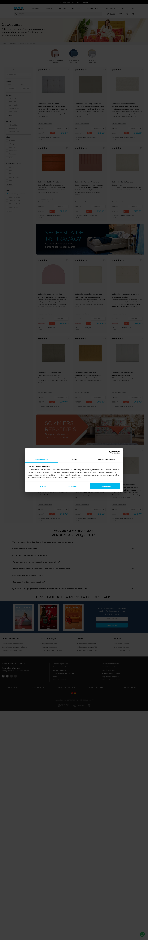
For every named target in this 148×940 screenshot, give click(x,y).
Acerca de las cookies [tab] (106, 459)
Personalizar (73, 486)
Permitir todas (105, 486)
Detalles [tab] (74, 459)
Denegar (43, 486)
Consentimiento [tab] (41, 459)
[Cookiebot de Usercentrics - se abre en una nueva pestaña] (110, 452)
